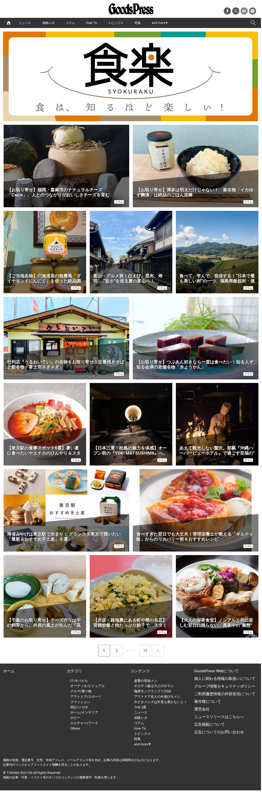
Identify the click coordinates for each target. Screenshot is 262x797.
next (158, 650)
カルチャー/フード (84, 723)
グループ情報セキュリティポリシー (224, 686)
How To (91, 23)
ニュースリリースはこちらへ (219, 716)
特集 (138, 23)
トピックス (115, 23)
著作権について (207, 701)
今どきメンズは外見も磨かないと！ (160, 702)
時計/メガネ (79, 707)
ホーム (9, 671)
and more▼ (160, 23)
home (9, 23)
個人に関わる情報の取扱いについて (224, 678)
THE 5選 (140, 707)
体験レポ (48, 23)
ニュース (25, 23)
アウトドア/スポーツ (85, 696)
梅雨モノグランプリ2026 (152, 691)
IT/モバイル (79, 681)
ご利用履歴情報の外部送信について (224, 694)
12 (147, 651)
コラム (70, 23)
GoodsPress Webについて (216, 671)
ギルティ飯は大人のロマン (154, 686)
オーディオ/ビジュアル (87, 686)
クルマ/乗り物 (80, 691)
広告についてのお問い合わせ (219, 732)
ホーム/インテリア (84, 712)
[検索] (253, 23)
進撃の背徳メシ (145, 681)
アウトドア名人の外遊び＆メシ (157, 696)
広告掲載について (209, 724)
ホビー (75, 718)
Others (75, 728)
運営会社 (201, 709)
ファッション (80, 702)
